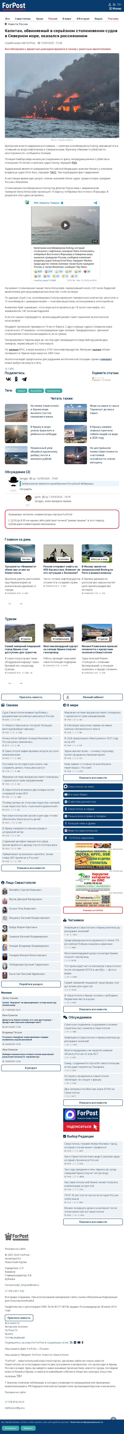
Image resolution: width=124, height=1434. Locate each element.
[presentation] (10, 603)
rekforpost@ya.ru (15, 1408)
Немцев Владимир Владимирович (29, 946)
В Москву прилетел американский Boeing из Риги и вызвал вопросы (97, 569)
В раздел (31, 1068)
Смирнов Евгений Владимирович (28, 936)
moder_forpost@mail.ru (26, 1285)
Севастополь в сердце (81, 809)
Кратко (9, 1333)
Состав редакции (15, 1337)
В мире (67, 18)
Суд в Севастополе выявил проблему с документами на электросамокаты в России (28, 714)
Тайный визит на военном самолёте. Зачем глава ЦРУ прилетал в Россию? (27, 855)
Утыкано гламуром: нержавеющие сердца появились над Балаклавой (25, 1038)
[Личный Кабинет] (110, 4)
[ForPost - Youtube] (79, 1342)
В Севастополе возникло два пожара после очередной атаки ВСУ (28, 791)
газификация (61, 638)
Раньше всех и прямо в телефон (87, 816)
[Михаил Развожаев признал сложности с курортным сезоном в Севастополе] (97, 625)
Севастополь (23, 18)
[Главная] (14, 4)
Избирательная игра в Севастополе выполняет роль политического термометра (28, 1055)
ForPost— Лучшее (38, 1348)
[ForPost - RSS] (71, 1342)
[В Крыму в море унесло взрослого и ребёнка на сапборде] (16, 426)
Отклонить (10, 1428)
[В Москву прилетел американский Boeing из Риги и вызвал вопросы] (97, 546)
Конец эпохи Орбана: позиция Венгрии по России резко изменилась (27, 740)
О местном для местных (82, 801)
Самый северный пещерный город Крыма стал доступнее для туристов (22, 649)
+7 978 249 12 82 (14, 1291)
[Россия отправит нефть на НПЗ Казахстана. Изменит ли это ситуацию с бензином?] (58, 546)
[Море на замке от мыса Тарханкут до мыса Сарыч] (75, 405)
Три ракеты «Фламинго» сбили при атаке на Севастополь (20, 569)
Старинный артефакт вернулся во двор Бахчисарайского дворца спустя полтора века (29, 843)
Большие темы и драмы (82, 823)
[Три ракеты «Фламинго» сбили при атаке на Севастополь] (20, 546)
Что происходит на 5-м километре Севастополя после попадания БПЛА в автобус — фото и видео (92, 969)
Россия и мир (100, 559)
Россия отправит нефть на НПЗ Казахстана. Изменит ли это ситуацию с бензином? (61, 569)
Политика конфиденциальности (86, 1422)
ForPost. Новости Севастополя (50, 1354)
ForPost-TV (11, 1330)
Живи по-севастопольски (83, 830)
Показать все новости (31, 868)
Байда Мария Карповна (23, 927)
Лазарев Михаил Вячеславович (28, 955)
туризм (26, 638)
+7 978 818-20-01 (15, 1402)
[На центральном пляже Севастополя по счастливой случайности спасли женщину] (75, 448)
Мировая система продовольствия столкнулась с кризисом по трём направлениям (30, 778)
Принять (28, 1428)
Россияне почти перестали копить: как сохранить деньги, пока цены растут (25, 765)
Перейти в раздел (31, 984)
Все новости (12, 1323)
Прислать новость (31, 697)
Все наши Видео (77, 794)
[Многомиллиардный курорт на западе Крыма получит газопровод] (58, 625)
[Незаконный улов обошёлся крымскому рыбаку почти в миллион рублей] (16, 448)
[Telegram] (24, 379)
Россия (53, 18)
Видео (99, 18)
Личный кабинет (93, 697)
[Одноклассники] (16, 379)
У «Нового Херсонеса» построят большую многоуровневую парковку (27, 727)
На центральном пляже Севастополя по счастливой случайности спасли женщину (104, 455)
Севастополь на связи (81, 786)
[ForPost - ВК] (75, 1342)
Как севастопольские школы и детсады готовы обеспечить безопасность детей (30, 817)
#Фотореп (83, 18)
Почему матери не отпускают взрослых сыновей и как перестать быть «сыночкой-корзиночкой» (31, 804)
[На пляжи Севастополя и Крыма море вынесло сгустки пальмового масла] (16, 405)
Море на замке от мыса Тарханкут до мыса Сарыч (104, 409)
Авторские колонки (16, 1326)
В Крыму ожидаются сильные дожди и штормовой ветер (24, 830)
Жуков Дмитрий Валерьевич (25, 899)
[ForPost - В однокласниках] (82, 1342)
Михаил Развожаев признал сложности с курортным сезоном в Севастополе (99, 649)
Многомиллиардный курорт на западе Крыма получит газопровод (60, 649)
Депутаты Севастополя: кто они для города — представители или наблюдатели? (27, 1021)
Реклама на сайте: (15, 1392)
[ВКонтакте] (8, 379)
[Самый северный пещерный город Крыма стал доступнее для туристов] (20, 625)
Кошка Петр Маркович (22, 908)
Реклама (113, 18)
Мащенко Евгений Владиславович (29, 917)
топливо (64, 559)
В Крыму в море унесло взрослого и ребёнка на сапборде (44, 430)
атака (27, 559)
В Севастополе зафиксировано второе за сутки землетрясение (30, 752)
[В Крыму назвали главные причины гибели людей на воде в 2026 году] (75, 426)
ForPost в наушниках (81, 837)
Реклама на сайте (15, 1248)
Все (7, 18)
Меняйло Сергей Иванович (25, 889)
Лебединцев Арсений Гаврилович (29, 964)
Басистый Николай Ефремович (27, 974)
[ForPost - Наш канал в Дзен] (84, 1342)
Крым (39, 18)
